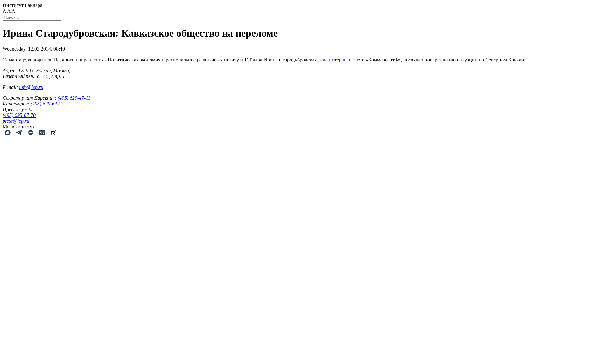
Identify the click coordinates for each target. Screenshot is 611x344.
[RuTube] (53, 133)
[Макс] (8, 133)
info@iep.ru (31, 87)
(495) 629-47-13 (74, 98)
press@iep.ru (16, 121)
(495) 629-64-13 (47, 103)
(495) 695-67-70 (19, 115)
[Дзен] (31, 133)
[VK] (42, 133)
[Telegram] (19, 133)
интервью (339, 59)
